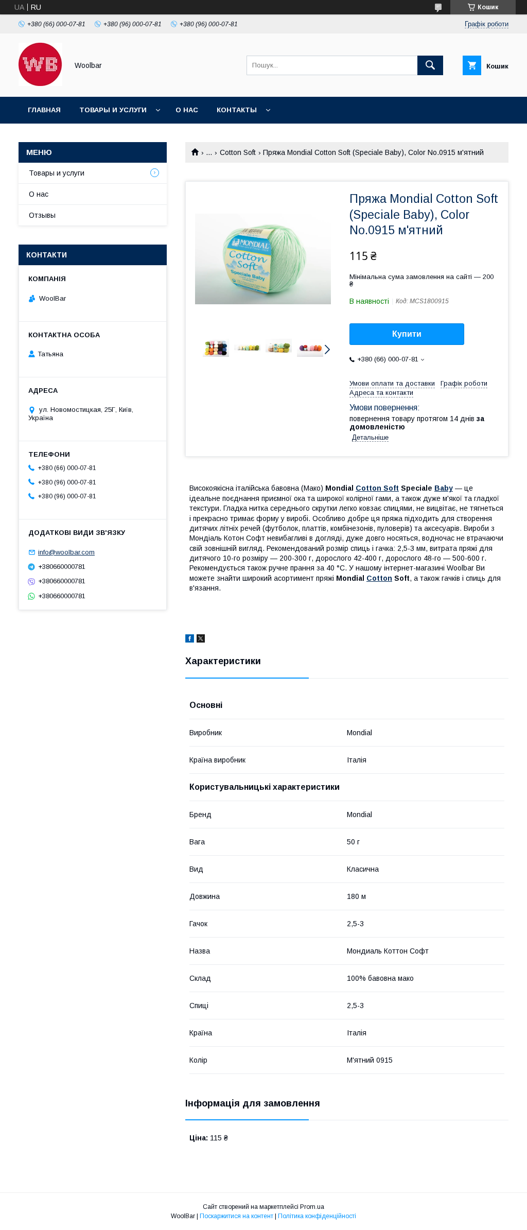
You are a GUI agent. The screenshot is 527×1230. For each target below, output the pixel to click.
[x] (201, 640)
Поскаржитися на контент (236, 1216)
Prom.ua (312, 1206)
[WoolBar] (40, 83)
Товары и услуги (113, 110)
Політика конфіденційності (317, 1216)
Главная (44, 110)
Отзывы (42, 215)
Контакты (237, 110)
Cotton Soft (238, 152)
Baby (443, 488)
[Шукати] (430, 65)
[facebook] (189, 640)
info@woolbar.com (66, 552)
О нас (186, 110)
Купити (406, 334)
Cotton (379, 578)
